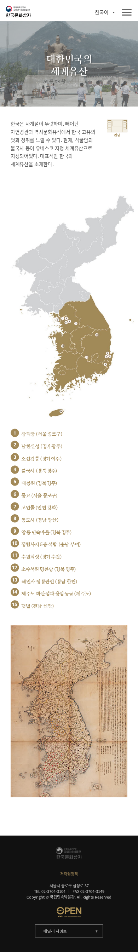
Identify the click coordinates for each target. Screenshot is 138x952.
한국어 (102, 12)
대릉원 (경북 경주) (39, 483)
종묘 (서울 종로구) (39, 496)
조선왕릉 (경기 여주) (41, 459)
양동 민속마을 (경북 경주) (46, 532)
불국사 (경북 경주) (39, 471)
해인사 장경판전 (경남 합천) (49, 582)
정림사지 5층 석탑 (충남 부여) (51, 544)
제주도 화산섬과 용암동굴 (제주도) (56, 594)
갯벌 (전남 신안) (37, 606)
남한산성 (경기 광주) (41, 446)
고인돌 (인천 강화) (39, 508)
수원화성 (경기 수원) (41, 557)
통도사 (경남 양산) (39, 520)
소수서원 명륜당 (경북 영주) (48, 569)
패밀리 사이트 (55, 931)
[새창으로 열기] (69, 912)
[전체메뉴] (126, 12)
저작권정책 (69, 874)
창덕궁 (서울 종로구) (41, 434)
